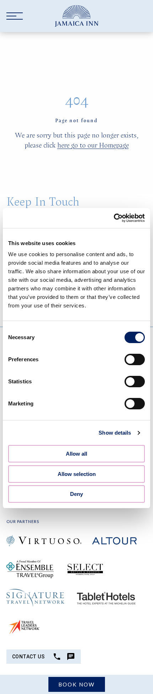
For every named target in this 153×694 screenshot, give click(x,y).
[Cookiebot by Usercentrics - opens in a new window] (114, 218)
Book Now (76, 684)
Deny (76, 494)
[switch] (135, 359)
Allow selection (77, 474)
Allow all (76, 454)
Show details (115, 433)
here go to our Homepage (93, 145)
